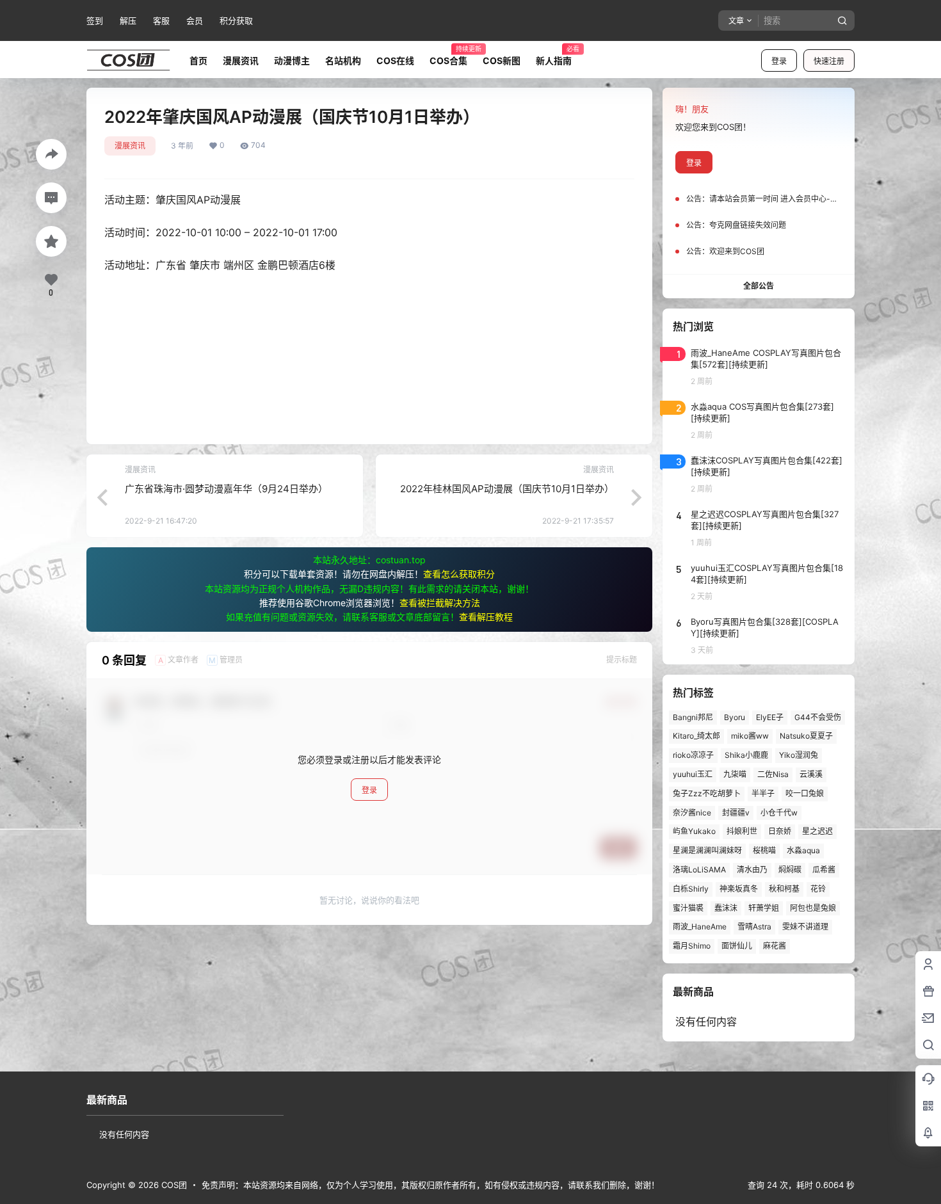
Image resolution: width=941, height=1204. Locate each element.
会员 (194, 20)
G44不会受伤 (817, 717)
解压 (128, 20)
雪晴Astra (754, 926)
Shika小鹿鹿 (746, 755)
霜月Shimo (692, 946)
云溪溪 (811, 774)
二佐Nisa (773, 774)
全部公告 (758, 286)
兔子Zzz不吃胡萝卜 (707, 793)
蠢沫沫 (725, 908)
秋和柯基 (784, 889)
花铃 (818, 889)
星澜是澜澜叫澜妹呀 (707, 850)
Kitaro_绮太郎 (696, 736)
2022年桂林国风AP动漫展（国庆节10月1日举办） (507, 489)
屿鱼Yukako (694, 831)
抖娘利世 (742, 831)
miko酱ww (750, 736)
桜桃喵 (764, 850)
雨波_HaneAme (700, 926)
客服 (161, 20)
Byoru (734, 717)
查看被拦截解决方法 (439, 602)
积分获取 (236, 20)
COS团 (173, 1185)
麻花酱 (774, 946)
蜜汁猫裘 (688, 908)
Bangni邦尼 (693, 717)
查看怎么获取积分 (459, 573)
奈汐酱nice (692, 812)
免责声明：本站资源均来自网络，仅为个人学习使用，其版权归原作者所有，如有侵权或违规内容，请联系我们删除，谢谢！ (430, 1185)
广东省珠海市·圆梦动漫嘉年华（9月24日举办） (226, 489)
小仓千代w (779, 812)
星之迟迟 (817, 831)
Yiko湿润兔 (798, 755)
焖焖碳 (789, 869)
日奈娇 (779, 831)
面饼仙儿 (736, 946)
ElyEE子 (770, 717)
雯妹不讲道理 (805, 926)
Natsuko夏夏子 (806, 736)
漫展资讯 (130, 145)
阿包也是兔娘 (813, 908)
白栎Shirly (691, 889)
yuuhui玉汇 (692, 774)
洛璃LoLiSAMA (699, 869)
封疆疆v (736, 812)
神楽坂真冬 (739, 889)
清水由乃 (752, 869)
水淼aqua (803, 850)
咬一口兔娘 (804, 793)
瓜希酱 (823, 869)
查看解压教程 (486, 616)
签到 (94, 20)
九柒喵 (734, 774)
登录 (779, 61)
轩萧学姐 (763, 908)
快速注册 (829, 61)
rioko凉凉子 (693, 755)
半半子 (763, 793)
